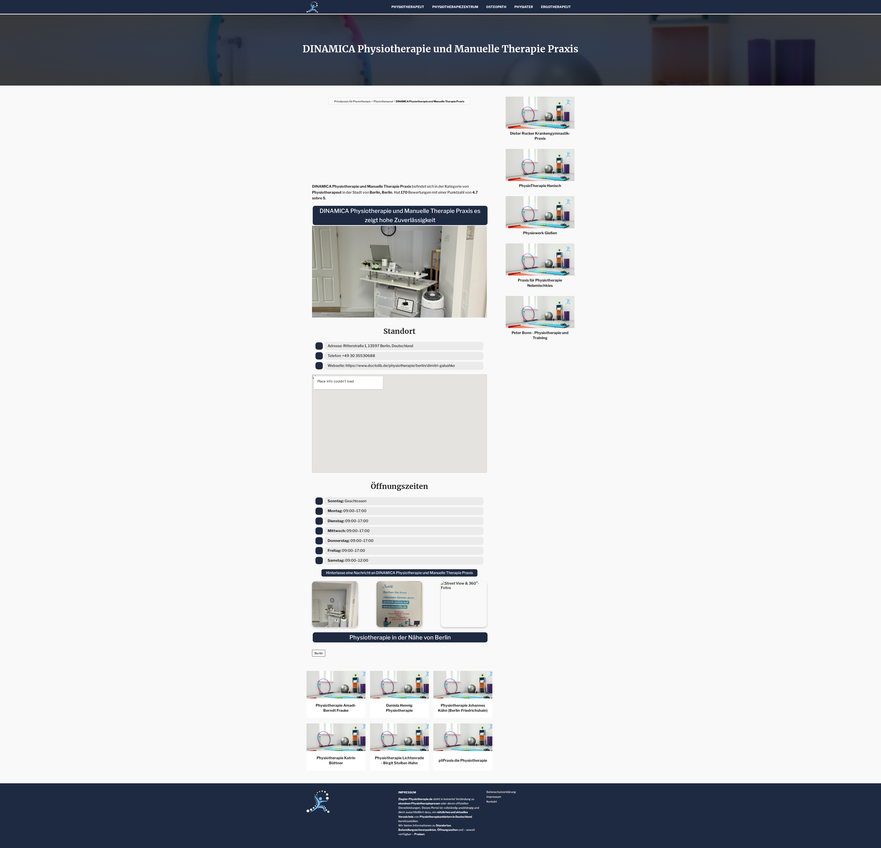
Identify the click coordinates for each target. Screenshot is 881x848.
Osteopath (496, 7)
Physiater (523, 7)
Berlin (319, 653)
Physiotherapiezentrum (455, 7)
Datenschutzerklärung (501, 792)
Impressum (493, 796)
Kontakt (491, 801)
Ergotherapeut (556, 7)
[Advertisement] (399, 141)
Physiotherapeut (407, 7)
